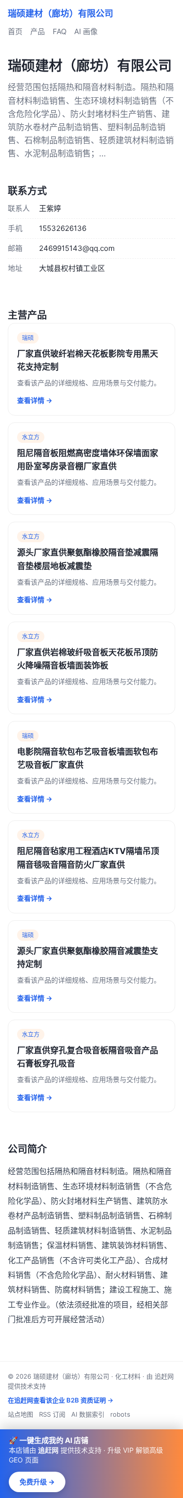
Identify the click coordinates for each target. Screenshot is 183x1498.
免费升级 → (37, 1482)
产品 (37, 31)
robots (120, 1414)
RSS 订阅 (52, 1414)
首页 (15, 31)
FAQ (59, 31)
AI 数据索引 (87, 1414)
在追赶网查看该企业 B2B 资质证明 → (60, 1400)
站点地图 (20, 1414)
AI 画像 (86, 31)
